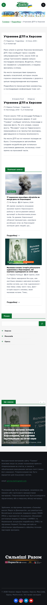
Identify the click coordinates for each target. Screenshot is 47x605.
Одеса (7, 341)
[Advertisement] (23, 371)
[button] (40, 402)
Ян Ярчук (13, 202)
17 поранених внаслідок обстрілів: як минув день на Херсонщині (23, 198)
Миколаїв (9, 336)
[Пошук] (42, 323)
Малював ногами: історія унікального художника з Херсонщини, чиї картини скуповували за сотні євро (23, 270)
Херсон (32, 99)
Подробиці (16, 22)
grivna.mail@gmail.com (16, 481)
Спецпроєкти (28, 262)
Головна (5, 22)
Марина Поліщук (13, 107)
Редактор (10, 41)
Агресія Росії (19, 99)
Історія (10, 262)
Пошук (7, 316)
